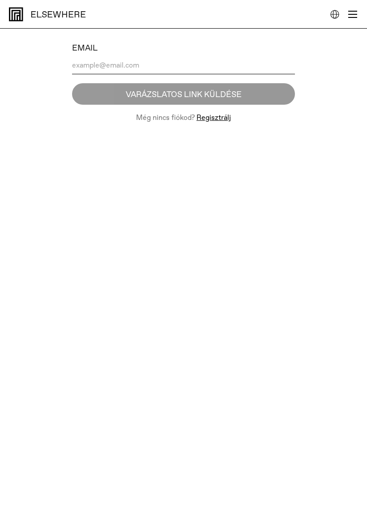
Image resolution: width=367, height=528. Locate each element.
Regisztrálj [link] (213, 118)
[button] (335, 14)
